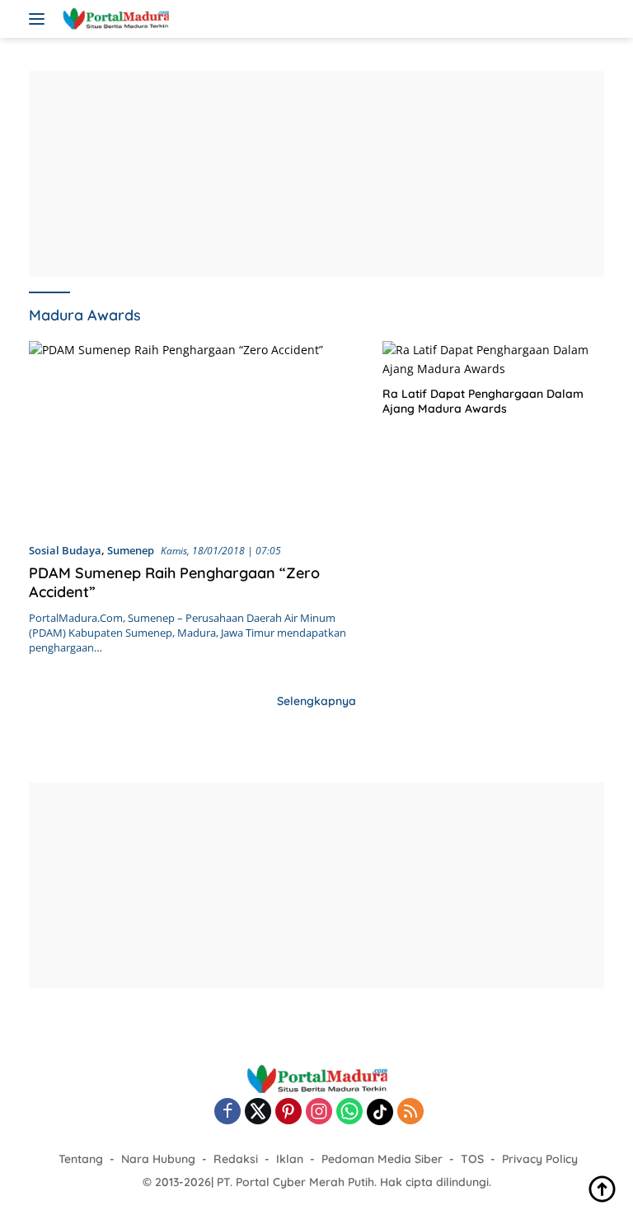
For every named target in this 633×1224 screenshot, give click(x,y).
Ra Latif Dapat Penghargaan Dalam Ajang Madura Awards (483, 401)
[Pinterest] (288, 1112)
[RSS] (410, 1112)
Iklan (289, 1159)
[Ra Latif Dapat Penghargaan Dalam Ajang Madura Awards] (493, 359)
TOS (472, 1159)
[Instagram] (319, 1112)
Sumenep (130, 550)
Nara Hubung (158, 1159)
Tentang (81, 1159)
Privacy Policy (540, 1159)
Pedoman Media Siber (382, 1159)
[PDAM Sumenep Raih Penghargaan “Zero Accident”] (195, 434)
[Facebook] (227, 1112)
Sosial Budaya (65, 550)
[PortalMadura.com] (113, 19)
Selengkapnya (316, 701)
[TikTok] (380, 1112)
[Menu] (40, 19)
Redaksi (235, 1159)
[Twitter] (258, 1112)
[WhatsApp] (349, 1112)
